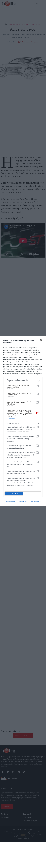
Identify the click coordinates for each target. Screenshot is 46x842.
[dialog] (23, 421)
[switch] (37, 386)
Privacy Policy (36, 501)
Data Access (23, 501)
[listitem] (23, 380)
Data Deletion (10, 501)
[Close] (42, 341)
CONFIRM (14, 493)
